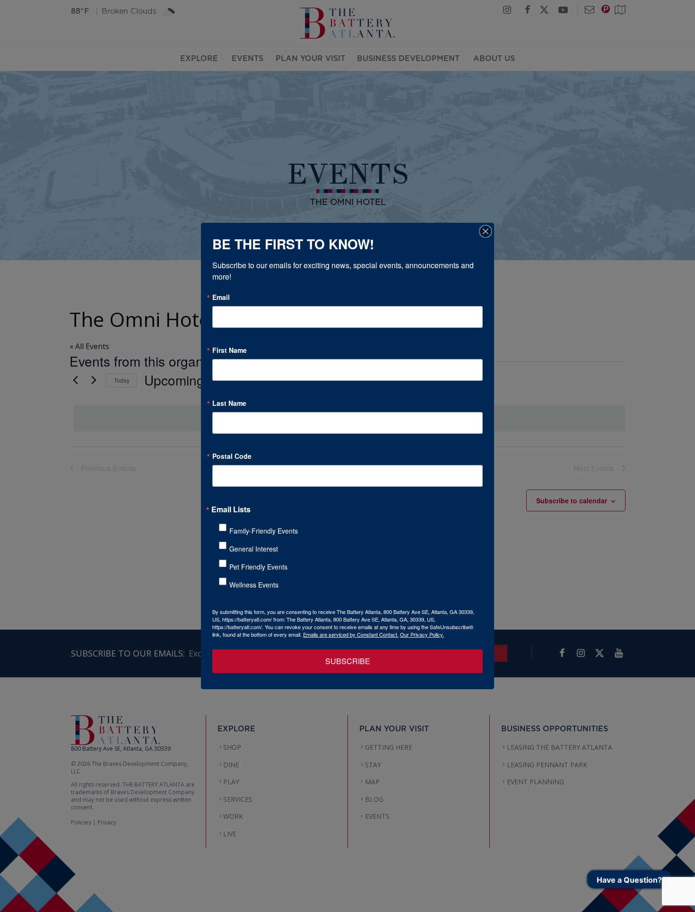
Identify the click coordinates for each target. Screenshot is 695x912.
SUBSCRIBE (347, 661)
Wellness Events (253, 584)
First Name (229, 350)
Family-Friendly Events (263, 530)
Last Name (229, 403)
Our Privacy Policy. (422, 634)
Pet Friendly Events (258, 566)
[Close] (485, 231)
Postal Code (232, 456)
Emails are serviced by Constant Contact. (351, 634)
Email (221, 297)
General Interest (253, 548)
